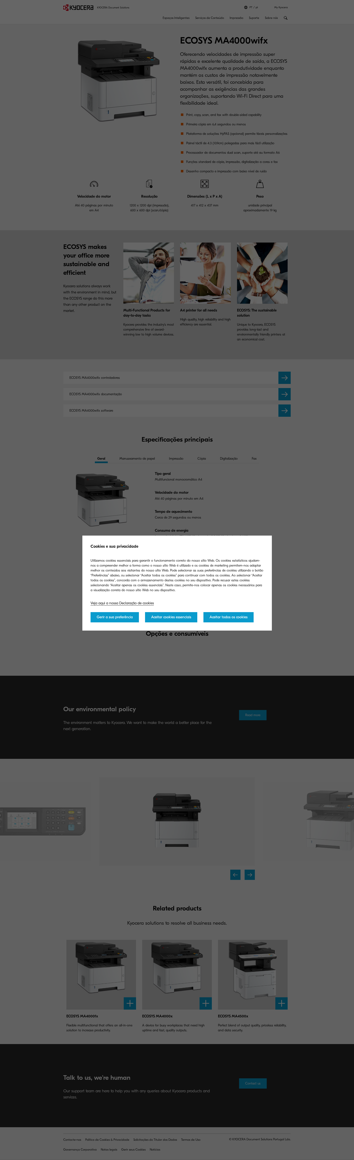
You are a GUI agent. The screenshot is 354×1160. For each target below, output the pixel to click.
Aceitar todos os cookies (228, 617)
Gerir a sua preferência (115, 617)
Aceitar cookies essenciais (171, 617)
